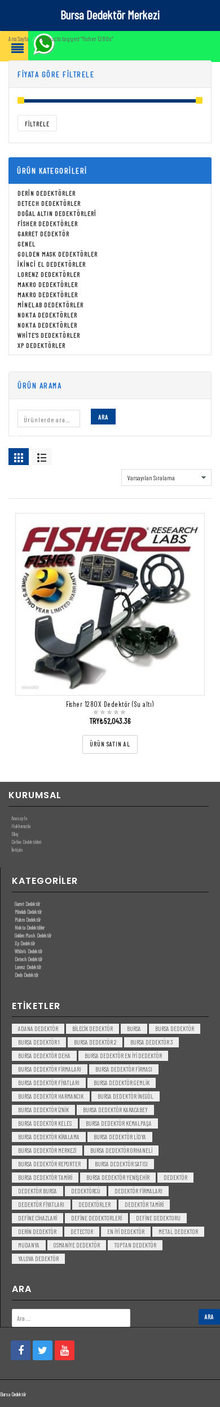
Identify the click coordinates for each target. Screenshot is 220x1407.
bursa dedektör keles (45, 1123)
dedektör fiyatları (41, 1204)
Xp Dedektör (25, 943)
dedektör (175, 1177)
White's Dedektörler (48, 335)
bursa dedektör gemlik (121, 1082)
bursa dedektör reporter (49, 1163)
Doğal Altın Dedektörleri (56, 213)
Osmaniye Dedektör (77, 1245)
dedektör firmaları (138, 1190)
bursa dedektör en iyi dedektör (123, 1055)
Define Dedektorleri (96, 1218)
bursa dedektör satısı (121, 1163)
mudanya (28, 1245)
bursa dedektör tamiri (45, 1177)
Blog (14, 834)
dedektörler (94, 1204)
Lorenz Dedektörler (48, 274)
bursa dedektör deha (44, 1055)
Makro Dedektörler (47, 284)
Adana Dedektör (38, 1028)
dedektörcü (85, 1190)
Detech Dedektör (28, 959)
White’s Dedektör (28, 951)
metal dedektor (178, 1231)
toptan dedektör (135, 1245)
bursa (134, 1028)
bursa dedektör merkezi (47, 1150)
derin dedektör (37, 1231)
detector (82, 1231)
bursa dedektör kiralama (49, 1136)
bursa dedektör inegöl (125, 1096)
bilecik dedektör (92, 1028)
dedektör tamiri (144, 1204)
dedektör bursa (37, 1190)
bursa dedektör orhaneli (121, 1150)
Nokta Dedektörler (47, 314)
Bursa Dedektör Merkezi (110, 14)
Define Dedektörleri (26, 841)
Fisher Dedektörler (47, 223)
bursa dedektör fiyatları (49, 1082)
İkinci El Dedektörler (51, 264)
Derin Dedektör (26, 974)
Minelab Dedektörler (50, 304)
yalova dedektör (38, 1258)
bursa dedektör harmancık (50, 1096)
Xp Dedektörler (41, 345)
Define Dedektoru (158, 1218)
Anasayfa (19, 818)
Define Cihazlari (37, 1218)
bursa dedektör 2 (95, 1042)
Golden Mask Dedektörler (57, 254)
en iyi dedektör (125, 1231)
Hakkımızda (20, 826)
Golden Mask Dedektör (33, 935)
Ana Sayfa (18, 38)
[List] (42, 456)
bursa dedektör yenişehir (117, 1177)
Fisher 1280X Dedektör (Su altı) (110, 704)
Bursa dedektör (174, 1028)
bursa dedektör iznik (43, 1109)
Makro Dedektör (28, 919)
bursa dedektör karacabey (115, 1109)
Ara (103, 417)
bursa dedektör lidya (120, 1136)
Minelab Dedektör (28, 911)
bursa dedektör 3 (151, 1042)
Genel (26, 243)
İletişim (17, 849)
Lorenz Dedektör (28, 967)
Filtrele (37, 123)
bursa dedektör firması (123, 1069)
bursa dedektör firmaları (49, 1069)
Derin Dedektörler (46, 193)
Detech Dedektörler (49, 203)
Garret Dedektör (43, 233)
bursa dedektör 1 (39, 1042)
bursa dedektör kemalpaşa (119, 1123)
